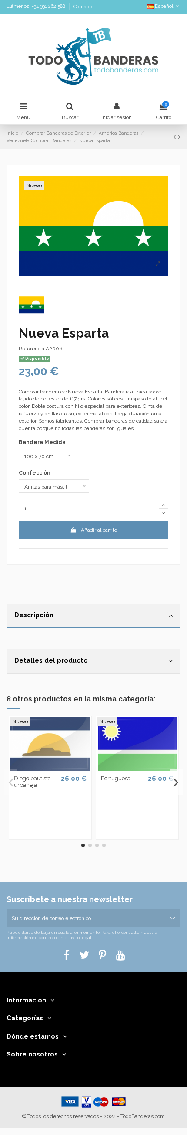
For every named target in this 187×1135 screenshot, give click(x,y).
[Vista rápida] (50, 768)
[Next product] (179, 136)
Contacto (83, 7)
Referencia (31, 348)
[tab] (93, 616)
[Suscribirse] (172, 918)
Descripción (33, 615)
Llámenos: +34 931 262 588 (37, 7)
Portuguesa (115, 778)
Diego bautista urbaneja (32, 782)
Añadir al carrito (99, 530)
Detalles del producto (51, 660)
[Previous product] (175, 136)
